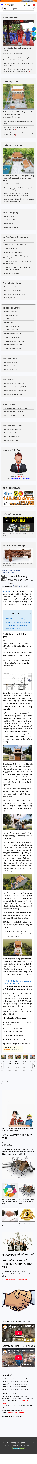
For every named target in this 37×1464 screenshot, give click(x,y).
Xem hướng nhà (9, 223)
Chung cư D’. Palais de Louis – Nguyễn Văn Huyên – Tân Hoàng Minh (17, 268)
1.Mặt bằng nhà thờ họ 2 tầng (15, 619)
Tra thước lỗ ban (9, 216)
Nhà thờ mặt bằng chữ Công (13, 344)
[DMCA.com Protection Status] (18, 1448)
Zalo (34, 34)
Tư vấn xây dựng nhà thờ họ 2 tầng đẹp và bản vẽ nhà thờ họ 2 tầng (18, 189)
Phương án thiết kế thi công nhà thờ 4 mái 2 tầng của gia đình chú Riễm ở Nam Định (17, 194)
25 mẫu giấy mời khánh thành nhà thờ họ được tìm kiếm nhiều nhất (18, 64)
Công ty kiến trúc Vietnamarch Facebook (14, 1379)
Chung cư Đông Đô (10, 241)
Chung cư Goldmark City (11, 273)
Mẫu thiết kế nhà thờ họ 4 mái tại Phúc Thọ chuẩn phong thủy (17, 128)
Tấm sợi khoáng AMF (10, 433)
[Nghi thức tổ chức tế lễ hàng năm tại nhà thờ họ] (18, 33)
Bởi (2, 586)
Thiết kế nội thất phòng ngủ (12, 290)
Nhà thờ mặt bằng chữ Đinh (12, 348)
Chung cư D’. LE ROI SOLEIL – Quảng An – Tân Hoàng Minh (17, 257)
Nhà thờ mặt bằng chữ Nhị (12, 333)
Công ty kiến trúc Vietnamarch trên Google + (15, 1384)
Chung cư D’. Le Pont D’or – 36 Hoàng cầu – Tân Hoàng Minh (17, 262)
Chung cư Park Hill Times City (13, 252)
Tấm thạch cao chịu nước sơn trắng (15, 390)
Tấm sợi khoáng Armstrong (12, 429)
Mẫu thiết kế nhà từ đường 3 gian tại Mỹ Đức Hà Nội (17, 122)
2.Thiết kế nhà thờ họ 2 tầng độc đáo (18, 622)
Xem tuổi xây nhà (9, 220)
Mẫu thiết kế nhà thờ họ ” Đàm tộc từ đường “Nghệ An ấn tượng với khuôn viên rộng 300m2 (18, 178)
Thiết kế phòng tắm (10, 298)
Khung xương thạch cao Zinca (13, 411)
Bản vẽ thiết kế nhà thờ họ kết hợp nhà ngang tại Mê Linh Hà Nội (18, 134)
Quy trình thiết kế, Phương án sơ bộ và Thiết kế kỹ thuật (27, 1201)
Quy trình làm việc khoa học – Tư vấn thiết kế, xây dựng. (10, 1201)
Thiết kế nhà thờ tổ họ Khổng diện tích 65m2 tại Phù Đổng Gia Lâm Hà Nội (18, 200)
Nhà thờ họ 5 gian (9, 319)
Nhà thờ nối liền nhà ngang (12, 337)
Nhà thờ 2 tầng (8, 322)
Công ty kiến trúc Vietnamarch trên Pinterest (15, 1389)
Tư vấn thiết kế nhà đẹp (11, 227)
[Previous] (1, 1065)
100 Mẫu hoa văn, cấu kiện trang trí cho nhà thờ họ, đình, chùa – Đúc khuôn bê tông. (17, 70)
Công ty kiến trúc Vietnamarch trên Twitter (15, 1381)
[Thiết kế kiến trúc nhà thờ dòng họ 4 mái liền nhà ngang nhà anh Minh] (18, 97)
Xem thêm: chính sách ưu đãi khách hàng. (15, 1279)
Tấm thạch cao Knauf (10, 369)
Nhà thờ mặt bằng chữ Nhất (13, 330)
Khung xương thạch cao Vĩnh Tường (15, 408)
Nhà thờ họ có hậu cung (11, 326)
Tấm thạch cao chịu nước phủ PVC (15, 387)
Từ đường (7, 591)
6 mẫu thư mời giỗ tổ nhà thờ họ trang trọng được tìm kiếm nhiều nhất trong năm (17, 59)
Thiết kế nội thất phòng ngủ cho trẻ (15, 294)
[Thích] (13, 586)
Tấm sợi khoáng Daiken (11, 440)
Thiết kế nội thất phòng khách (13, 287)
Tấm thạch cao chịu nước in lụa (14, 383)
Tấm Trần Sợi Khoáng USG (12, 436)
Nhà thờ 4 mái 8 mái (10, 311)
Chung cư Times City (10, 248)
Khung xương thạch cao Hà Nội (14, 415)
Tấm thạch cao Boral (10, 362)
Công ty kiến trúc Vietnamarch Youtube (14, 1386)
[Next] (34, 1065)
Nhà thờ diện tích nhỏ (11, 315)
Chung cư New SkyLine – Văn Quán (15, 244)
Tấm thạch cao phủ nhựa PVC (13, 394)
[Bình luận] (19, 586)
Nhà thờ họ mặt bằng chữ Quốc (14, 341)
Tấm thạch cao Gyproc (11, 366)
